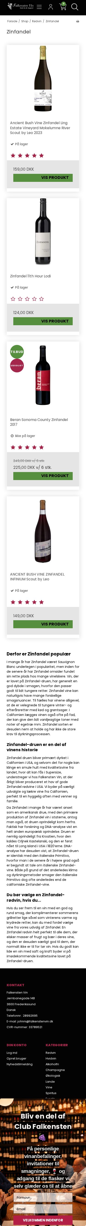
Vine (49, 1087)
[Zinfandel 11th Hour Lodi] (43, 234)
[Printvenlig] (77, 21)
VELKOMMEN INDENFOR (43, 1220)
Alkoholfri (52, 1064)
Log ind (12, 1053)
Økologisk (53, 1076)
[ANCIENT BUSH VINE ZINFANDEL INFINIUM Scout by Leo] (43, 533)
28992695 (30, 1016)
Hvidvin (51, 1058)
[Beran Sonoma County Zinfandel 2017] (43, 378)
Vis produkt (55, 177)
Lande (50, 1082)
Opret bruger (16, 1058)
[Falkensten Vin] (21, 6)
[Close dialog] (81, 1103)
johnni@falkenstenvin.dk (35, 1021)
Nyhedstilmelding (20, 1064)
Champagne (55, 1070)
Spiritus (51, 1093)
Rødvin (51, 1053)
